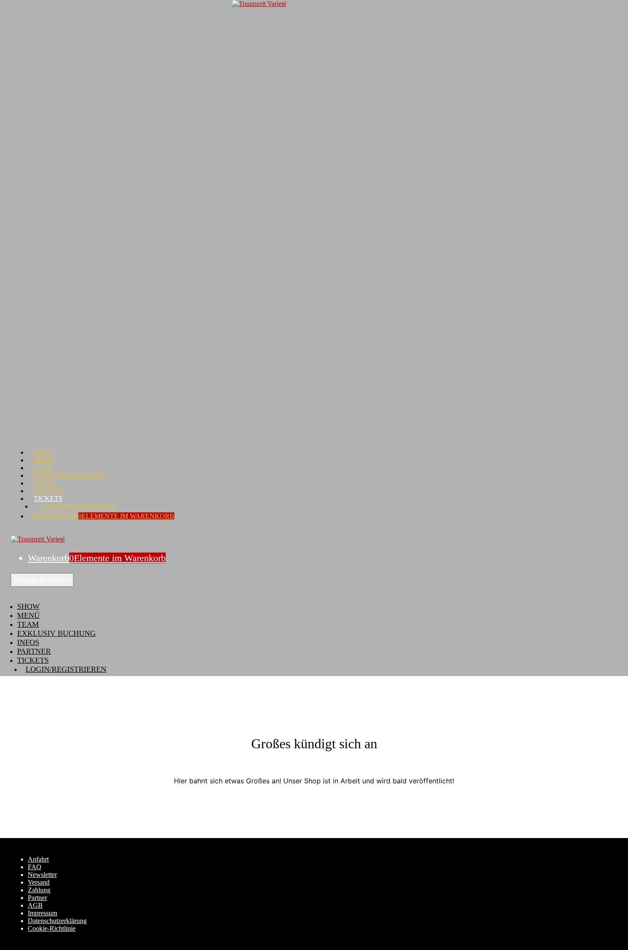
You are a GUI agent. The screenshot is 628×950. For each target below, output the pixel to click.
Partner (49, 490)
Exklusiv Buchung (70, 475)
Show (44, 452)
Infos (44, 483)
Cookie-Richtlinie (52, 928)
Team (43, 467)
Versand (39, 882)
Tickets (48, 498)
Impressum (42, 913)
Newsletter (42, 874)
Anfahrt (38, 859)
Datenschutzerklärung (57, 920)
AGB (35, 905)
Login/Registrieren (78, 506)
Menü (44, 460)
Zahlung (39, 890)
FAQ (34, 867)
